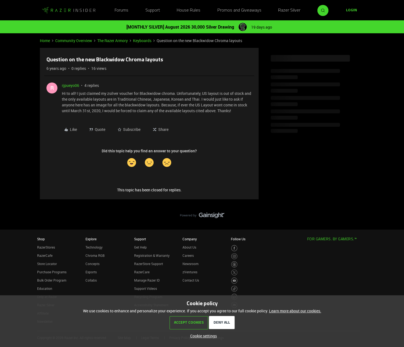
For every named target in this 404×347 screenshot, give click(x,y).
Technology (94, 247)
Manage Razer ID (147, 280)
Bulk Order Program (51, 280)
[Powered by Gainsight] (202, 217)
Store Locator (47, 263)
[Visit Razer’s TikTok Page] (234, 288)
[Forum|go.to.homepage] (69, 10)
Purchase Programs (52, 272)
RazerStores (46, 247)
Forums (121, 10)
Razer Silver (289, 10)
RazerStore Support (148, 263)
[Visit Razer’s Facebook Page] (234, 248)
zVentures (189, 272)
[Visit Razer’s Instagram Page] (234, 256)
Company (189, 239)
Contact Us (190, 280)
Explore (90, 239)
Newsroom (190, 263)
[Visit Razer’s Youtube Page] (234, 280)
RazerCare (142, 272)
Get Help (140, 247)
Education (44, 288)
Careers (188, 255)
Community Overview (73, 40)
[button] (351, 10)
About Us (189, 247)
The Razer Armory (112, 40)
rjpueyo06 (70, 85)
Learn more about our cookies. (295, 310)
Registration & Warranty (152, 255)
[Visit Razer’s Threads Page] (234, 264)
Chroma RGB (95, 255)
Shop (41, 239)
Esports (91, 272)
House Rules (188, 10)
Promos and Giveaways (239, 10)
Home (45, 40)
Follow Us (238, 239)
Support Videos (145, 288)
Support (152, 10)
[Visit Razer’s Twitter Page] (234, 272)
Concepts (92, 263)
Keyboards (142, 40)
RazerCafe (44, 255)
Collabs (91, 280)
